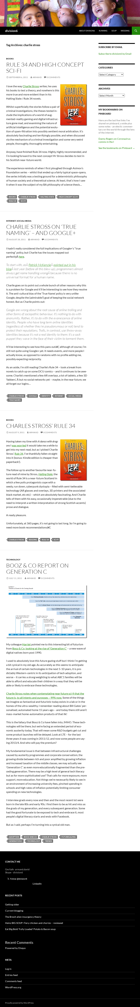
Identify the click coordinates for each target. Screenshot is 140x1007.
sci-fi (23, 201)
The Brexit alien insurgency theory (23, 916)
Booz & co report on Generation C (37, 568)
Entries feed (11, 975)
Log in (8, 968)
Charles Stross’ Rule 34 (40, 425)
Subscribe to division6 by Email (115, 53)
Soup (114, 31)
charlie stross (28, 197)
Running (103, 31)
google (33, 396)
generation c (15, 841)
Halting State (45, 474)
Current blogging (14, 910)
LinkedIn (37, 883)
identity (45, 396)
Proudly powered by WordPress (19, 1003)
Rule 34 (19, 453)
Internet (11, 221)
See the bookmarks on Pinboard (117, 147)
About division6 (87, 31)
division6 (11, 31)
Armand (37, 77)
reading (33, 540)
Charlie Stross (31, 86)
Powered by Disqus (15, 948)
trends (48, 841)
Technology (13, 559)
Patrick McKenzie (40, 265)
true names (15, 400)
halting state (47, 197)
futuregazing (68, 837)
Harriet (26, 644)
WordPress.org (13, 987)
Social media (24, 221)
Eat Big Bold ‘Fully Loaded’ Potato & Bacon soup (30, 929)
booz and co (30, 837)
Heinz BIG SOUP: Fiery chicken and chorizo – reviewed (34, 922)
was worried (19, 445)
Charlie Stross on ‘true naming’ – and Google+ (41, 229)
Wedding (125, 31)
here (21, 256)
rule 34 (12, 201)
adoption (14, 837)
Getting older (12, 904)
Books (10, 58)
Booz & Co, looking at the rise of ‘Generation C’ (39, 648)
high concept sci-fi (68, 197)
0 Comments (53, 77)
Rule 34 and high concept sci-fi (45, 67)
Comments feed (13, 981)
